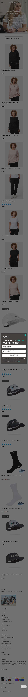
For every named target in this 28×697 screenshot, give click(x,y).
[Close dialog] (25, 335)
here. (19, 361)
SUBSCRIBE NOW (14, 355)
